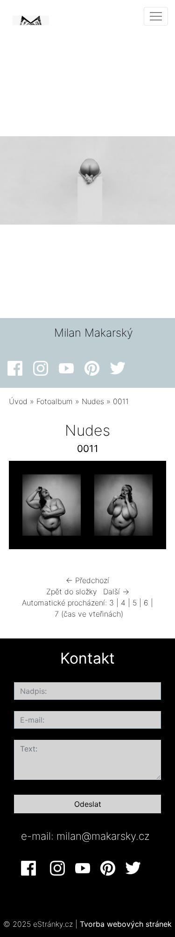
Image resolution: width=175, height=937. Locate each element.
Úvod (18, 401)
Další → (116, 591)
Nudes (93, 401)
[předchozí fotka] (24, 507)
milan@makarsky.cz (103, 836)
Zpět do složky (71, 591)
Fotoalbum (54, 401)
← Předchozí (87, 580)
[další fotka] (150, 507)
